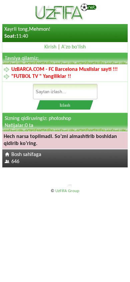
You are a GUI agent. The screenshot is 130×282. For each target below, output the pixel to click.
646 (15, 161)
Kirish (50, 47)
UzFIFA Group (67, 191)
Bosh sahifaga (26, 154)
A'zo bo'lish (73, 47)
